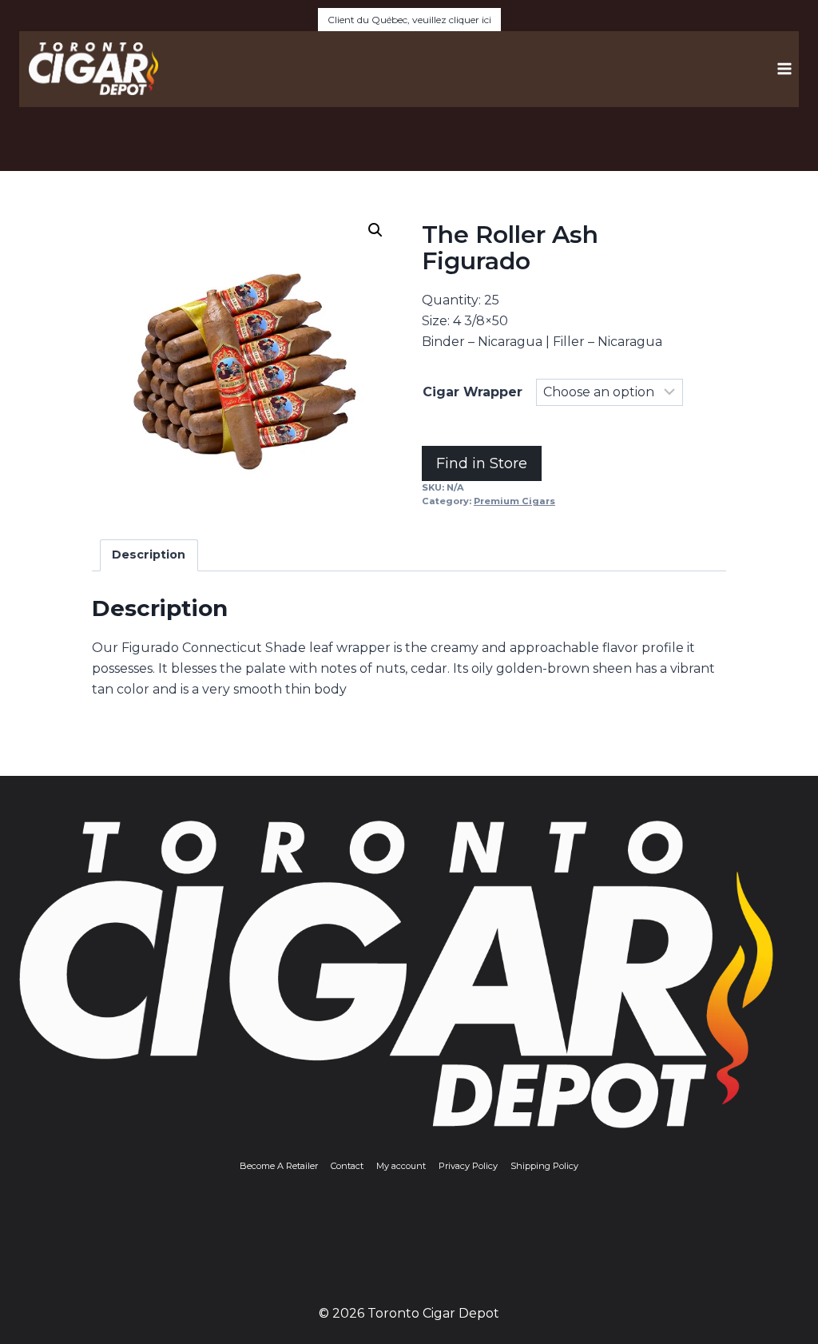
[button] (375, 230)
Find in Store (481, 463)
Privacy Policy (468, 1165)
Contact (347, 1165)
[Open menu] (784, 69)
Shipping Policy (544, 1165)
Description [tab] (148, 554)
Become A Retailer (279, 1165)
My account (401, 1165)
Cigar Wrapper (472, 392)
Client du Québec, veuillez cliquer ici (409, 20)
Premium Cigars (514, 501)
